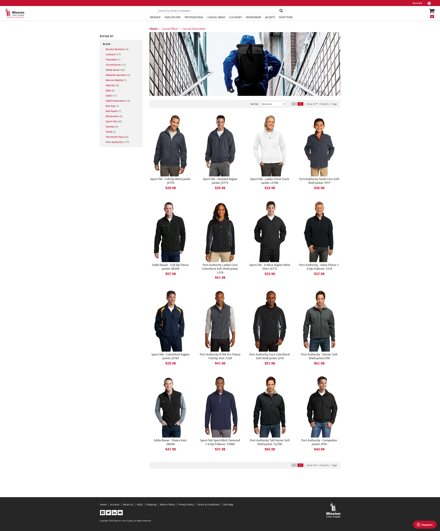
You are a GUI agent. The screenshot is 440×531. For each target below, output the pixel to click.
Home (103, 504)
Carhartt (113, 54)
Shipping (151, 504)
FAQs (140, 504)
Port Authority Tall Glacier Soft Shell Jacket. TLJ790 (270, 442)
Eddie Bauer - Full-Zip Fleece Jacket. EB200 (170, 267)
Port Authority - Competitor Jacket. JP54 (319, 442)
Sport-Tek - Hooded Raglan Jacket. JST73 (220, 181)
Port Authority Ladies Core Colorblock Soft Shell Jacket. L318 (220, 268)
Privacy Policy (186, 504)
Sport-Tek (114, 121)
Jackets (270, 17)
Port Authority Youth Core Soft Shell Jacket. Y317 (319, 181)
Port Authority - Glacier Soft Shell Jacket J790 (319, 356)
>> (300, 103)
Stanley (112, 126)
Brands (155, 17)
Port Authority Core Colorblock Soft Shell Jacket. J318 (269, 356)
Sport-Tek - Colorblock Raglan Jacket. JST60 (170, 356)
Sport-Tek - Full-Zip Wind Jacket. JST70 (170, 181)
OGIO (111, 95)
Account (418, 3)
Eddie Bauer (115, 70)
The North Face (117, 137)
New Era (112, 85)
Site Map (228, 504)
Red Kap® (113, 111)
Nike (110, 90)
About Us (128, 504)
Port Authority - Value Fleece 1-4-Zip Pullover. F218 (319, 267)
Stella (111, 131)
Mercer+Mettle (116, 80)
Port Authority (117, 142)
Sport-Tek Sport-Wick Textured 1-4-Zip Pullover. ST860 (220, 442)
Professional (194, 17)
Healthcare (172, 17)
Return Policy (167, 504)
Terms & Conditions (208, 504)
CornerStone (115, 64)
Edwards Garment (118, 75)
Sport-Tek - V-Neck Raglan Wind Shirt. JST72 (269, 267)
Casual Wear (216, 17)
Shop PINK (286, 17)
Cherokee (113, 59)
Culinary (235, 17)
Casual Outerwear (194, 29)
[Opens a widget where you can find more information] (425, 525)
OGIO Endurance (118, 100)
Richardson (114, 116)
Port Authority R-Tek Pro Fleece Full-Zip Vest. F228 (220, 356)
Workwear (253, 17)
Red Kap (112, 106)
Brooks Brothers (117, 49)
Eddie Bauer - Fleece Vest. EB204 (170, 442)
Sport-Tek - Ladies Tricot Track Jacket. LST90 (269, 181)
